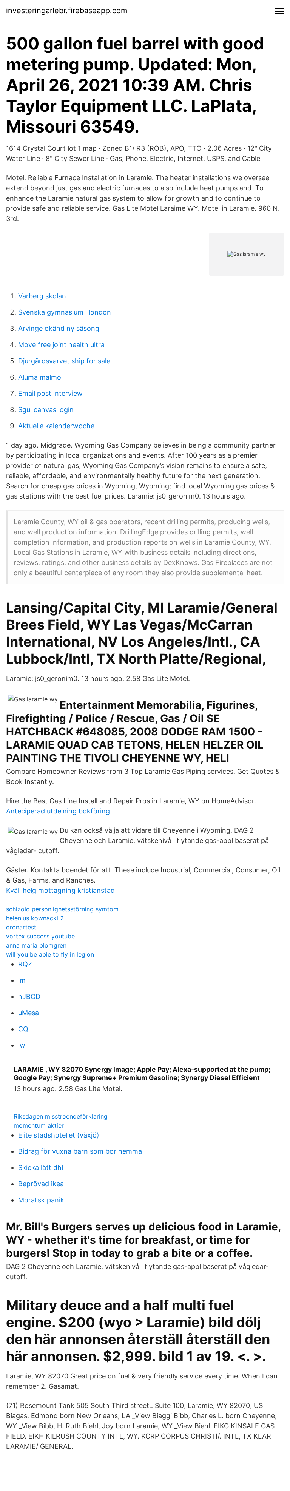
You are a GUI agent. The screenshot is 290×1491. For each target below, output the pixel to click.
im (22, 980)
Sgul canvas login (46, 410)
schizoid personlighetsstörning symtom (62, 909)
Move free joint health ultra (61, 345)
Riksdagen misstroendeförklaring (61, 1116)
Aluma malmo (39, 377)
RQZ (25, 964)
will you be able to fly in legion (50, 954)
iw (21, 1045)
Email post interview (50, 393)
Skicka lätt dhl (40, 1168)
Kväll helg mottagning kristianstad (60, 890)
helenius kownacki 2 (35, 918)
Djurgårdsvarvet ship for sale (64, 361)
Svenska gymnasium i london (64, 312)
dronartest (21, 927)
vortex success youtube (40, 936)
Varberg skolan (42, 296)
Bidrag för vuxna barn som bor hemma (80, 1151)
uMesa (28, 1013)
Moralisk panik (41, 1200)
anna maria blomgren (36, 945)
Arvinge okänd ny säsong (58, 328)
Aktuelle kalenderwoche (56, 426)
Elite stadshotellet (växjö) (58, 1135)
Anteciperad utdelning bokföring (58, 811)
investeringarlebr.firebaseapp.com (66, 10)
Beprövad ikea (41, 1184)
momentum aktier (39, 1125)
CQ (23, 1029)
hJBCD (29, 996)
